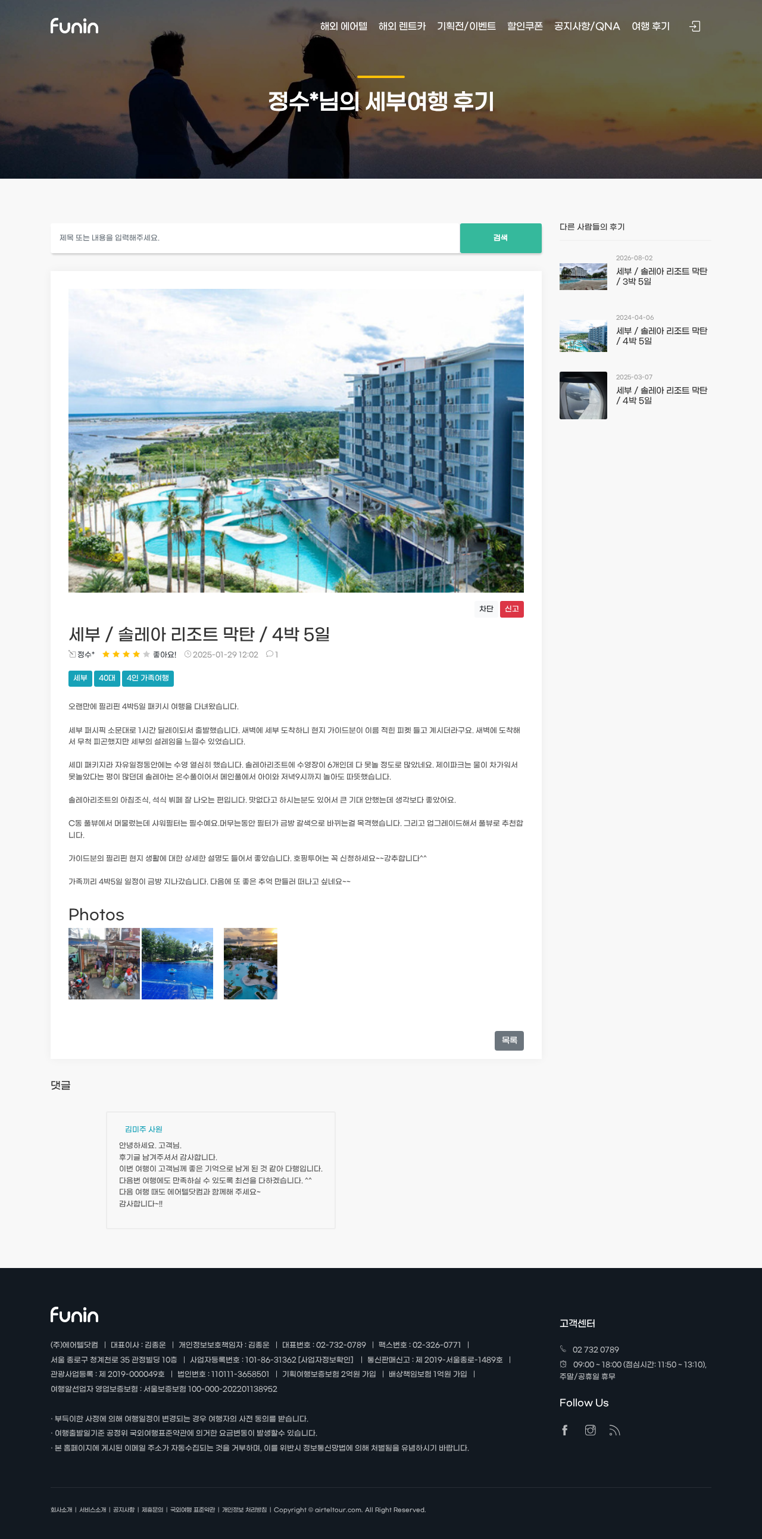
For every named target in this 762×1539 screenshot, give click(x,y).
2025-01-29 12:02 (224, 655)
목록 (509, 1041)
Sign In (695, 28)
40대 (107, 678)
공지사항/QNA (587, 26)
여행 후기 (651, 26)
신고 (512, 609)
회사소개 (61, 1510)
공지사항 (124, 1510)
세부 (80, 678)
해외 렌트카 (402, 26)
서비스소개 (92, 1510)
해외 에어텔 (343, 26)
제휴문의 (152, 1510)
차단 (486, 609)
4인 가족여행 (148, 678)
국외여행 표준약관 (192, 1510)
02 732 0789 (596, 1350)
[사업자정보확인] (325, 1360)
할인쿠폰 (525, 26)
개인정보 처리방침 (244, 1510)
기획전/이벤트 (466, 26)
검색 (501, 238)
